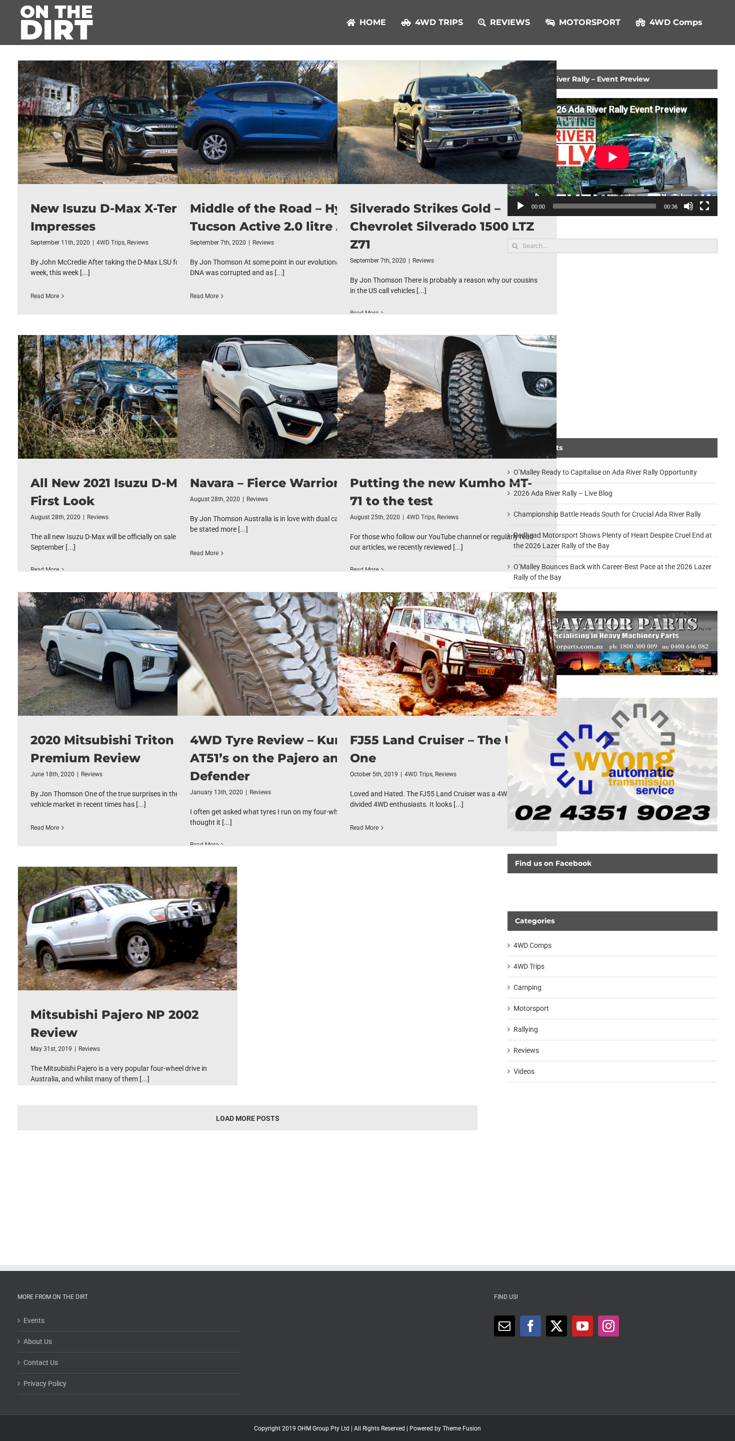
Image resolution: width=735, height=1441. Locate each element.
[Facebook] (530, 1325)
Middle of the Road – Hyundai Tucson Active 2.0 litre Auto (287, 122)
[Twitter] (556, 1325)
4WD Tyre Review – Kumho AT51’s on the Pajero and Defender (287, 654)
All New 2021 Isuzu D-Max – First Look (128, 397)
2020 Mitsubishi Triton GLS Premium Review (128, 654)
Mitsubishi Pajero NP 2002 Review (128, 928)
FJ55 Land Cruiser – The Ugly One (447, 654)
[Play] (521, 206)
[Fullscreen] (705, 206)
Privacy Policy (45, 1383)
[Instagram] (608, 1325)
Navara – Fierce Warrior (287, 397)
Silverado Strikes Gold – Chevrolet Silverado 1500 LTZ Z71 (447, 122)
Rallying (526, 1029)
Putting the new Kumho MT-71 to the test (447, 397)
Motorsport (531, 1008)
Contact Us (41, 1362)
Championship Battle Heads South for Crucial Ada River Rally (607, 514)
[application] (613, 157)
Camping (528, 987)
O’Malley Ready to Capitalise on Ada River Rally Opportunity (605, 472)
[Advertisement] (613, 346)
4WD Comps (533, 945)
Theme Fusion (461, 1428)
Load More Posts (248, 1118)
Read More (44, 296)
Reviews (137, 242)
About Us (38, 1341)
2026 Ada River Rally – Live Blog (563, 493)
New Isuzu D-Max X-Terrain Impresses (128, 122)
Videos (524, 1071)
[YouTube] (582, 1325)
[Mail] (504, 1325)
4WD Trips (110, 242)
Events (34, 1320)
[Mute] (689, 206)
